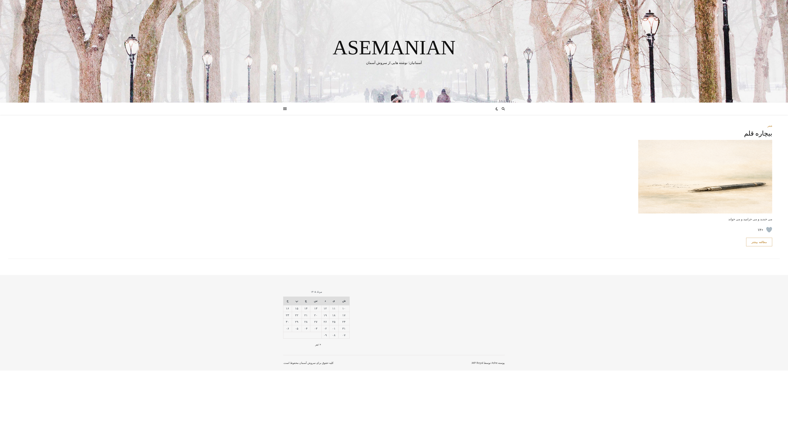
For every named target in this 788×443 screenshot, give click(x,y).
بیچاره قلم (758, 133)
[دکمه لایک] (769, 230)
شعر (769, 126)
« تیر (318, 344)
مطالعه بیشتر (759, 242)
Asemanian (394, 47)
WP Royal (477, 363)
